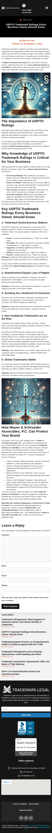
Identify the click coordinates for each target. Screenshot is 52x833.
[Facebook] (21, 818)
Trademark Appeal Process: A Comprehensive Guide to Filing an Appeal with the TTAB (25, 643)
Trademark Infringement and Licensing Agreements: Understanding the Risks (22, 652)
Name (4, 566)
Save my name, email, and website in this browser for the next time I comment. (25, 599)
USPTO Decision (27, 20)
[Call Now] (24, 5)
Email (4, 576)
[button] (47, 8)
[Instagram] (26, 818)
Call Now (26, 10)
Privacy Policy (34, 804)
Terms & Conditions (20, 804)
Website (4, 585)
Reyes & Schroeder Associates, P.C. (38, 825)
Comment (6, 535)
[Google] (30, 818)
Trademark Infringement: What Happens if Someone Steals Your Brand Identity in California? (23, 622)
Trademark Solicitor (26, 810)
